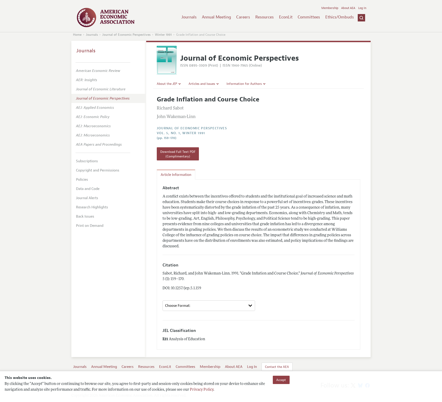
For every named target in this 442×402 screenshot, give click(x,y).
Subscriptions (87, 161)
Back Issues (85, 216)
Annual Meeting (216, 17)
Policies (82, 179)
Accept (281, 380)
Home (77, 35)
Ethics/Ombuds (339, 17)
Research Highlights (92, 207)
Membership (329, 8)
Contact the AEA (277, 367)
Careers (243, 17)
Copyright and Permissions (97, 170)
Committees (309, 17)
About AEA (348, 8)
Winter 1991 (163, 35)
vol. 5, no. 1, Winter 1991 (181, 133)
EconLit (286, 17)
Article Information (176, 174)
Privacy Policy (201, 390)
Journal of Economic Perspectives (126, 35)
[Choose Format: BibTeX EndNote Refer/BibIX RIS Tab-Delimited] (209, 305)
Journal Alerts (87, 198)
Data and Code (87, 188)
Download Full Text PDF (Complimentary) (177, 154)
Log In (362, 8)
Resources (264, 17)
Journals (189, 17)
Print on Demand (89, 225)
